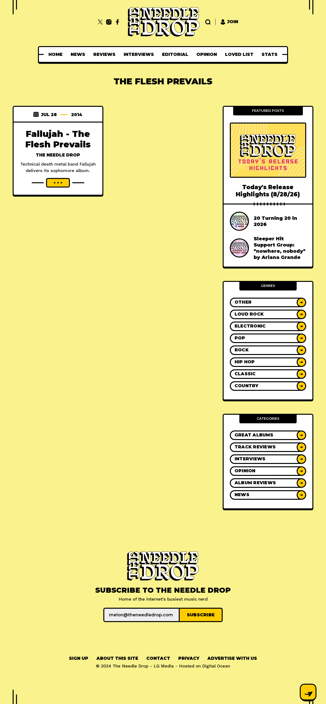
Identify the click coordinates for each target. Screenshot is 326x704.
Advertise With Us (232, 658)
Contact (158, 658)
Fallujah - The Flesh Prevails (58, 139)
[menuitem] (55, 54)
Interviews (139, 54)
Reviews (104, 54)
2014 (76, 114)
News (78, 54)
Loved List (239, 54)
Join (232, 21)
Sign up (78, 658)
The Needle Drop (58, 155)
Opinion (206, 54)
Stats (270, 54)
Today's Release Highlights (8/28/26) (268, 191)
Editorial (175, 54)
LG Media (164, 665)
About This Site (117, 658)
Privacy (188, 658)
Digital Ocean (216, 665)
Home (55, 54)
